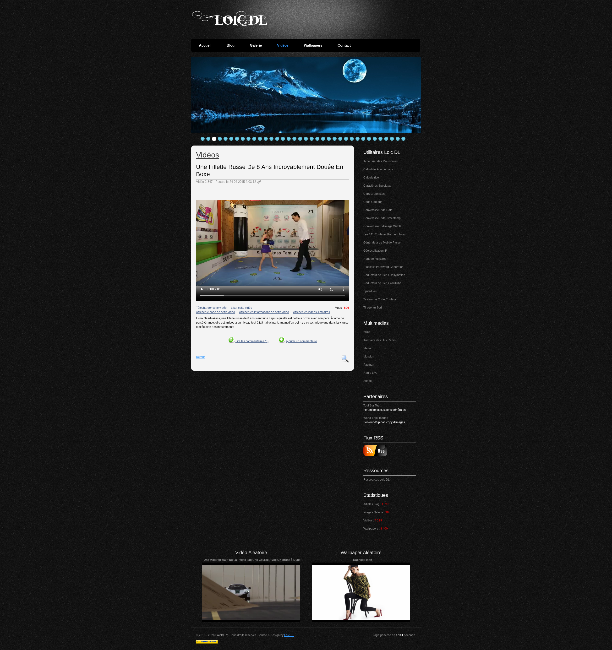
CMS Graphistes (374, 193)
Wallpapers (313, 45)
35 (397, 138)
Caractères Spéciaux (377, 185)
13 (271, 138)
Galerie (256, 45)
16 (288, 138)
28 (357, 138)
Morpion (368, 356)
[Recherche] (345, 359)
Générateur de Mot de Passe (382, 242)
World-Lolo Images (375, 418)
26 (346, 138)
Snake (367, 381)
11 (260, 138)
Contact (344, 45)
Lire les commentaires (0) (251, 341)
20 (311, 138)
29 (363, 138)
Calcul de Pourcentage (378, 169)
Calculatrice (371, 177)
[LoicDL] (229, 19)
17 (294, 138)
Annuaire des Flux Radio (379, 340)
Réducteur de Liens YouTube (382, 283)
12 (265, 138)
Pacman (368, 364)
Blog (231, 45)
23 (329, 138)
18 (300, 138)
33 (386, 138)
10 (254, 138)
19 (306, 138)
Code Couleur (372, 202)
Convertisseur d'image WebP (382, 226)
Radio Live (370, 372)
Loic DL (289, 635)
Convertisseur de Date (378, 210)
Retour (200, 357)
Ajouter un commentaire (301, 341)
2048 (366, 332)
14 (277, 138)
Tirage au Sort (372, 307)
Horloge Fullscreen (375, 258)
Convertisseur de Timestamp (382, 218)
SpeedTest (370, 291)
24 (334, 138)
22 (323, 138)
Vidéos (283, 45)
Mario (367, 348)
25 (340, 138)
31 (374, 138)
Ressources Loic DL (376, 479)
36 (403, 138)
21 (317, 138)
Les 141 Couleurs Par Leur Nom (384, 234)
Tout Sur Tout (371, 405)
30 (369, 138)
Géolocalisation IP (375, 250)
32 (380, 138)
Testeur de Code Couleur (379, 299)
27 (352, 138)
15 (283, 138)
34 (392, 138)
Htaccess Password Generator (383, 267)
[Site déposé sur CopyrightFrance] (207, 642)
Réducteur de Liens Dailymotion (384, 275)
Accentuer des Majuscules (380, 161)
